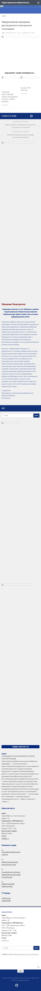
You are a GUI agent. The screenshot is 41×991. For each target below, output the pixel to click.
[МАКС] (31, 116)
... (10, 802)
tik (3, 33)
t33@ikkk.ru (5, 838)
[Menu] (38, 2)
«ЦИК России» (6, 898)
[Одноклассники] (38, 116)
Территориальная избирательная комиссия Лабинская (16, 2)
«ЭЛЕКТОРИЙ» (6, 901)
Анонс (4, 16)
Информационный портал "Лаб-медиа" (26, 954)
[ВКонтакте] (35, 116)
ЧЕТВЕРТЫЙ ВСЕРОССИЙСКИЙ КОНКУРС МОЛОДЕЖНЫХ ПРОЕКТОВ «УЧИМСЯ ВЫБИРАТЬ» (10, 97)
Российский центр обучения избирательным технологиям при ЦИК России (11, 874)
